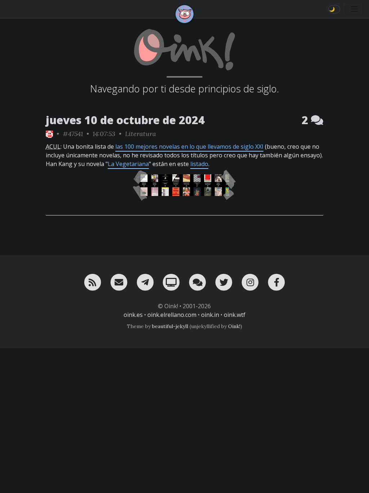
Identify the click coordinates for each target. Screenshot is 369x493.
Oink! (234, 326)
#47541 (73, 134)
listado (199, 164)
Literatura (140, 134)
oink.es (133, 315)
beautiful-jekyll (170, 326)
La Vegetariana (128, 164)
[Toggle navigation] (354, 9)
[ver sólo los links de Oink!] (49, 134)
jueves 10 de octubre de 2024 (125, 120)
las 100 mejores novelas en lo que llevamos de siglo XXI (189, 146)
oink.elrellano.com (171, 315)
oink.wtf (234, 315)
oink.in (210, 315)
